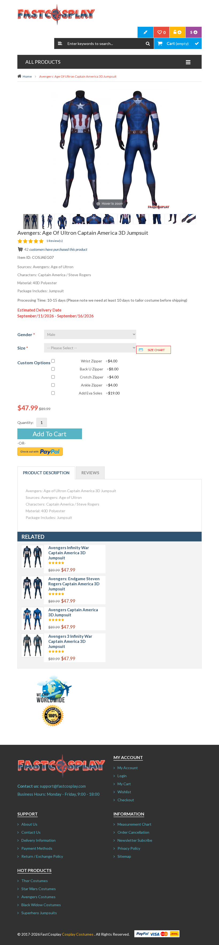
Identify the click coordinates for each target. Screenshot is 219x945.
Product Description (46, 472)
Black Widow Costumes (41, 904)
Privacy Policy (129, 848)
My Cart (124, 783)
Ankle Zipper (99, 385)
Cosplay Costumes (77, 934)
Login (122, 775)
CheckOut (146, 32)
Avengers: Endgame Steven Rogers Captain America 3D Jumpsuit (74, 583)
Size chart (156, 350)
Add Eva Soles (99, 393)
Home (27, 76)
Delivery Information (38, 840)
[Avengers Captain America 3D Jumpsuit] (32, 610)
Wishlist (124, 792)
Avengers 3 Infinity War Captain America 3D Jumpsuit (70, 641)
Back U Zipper (99, 369)
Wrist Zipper (99, 361)
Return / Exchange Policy (42, 856)
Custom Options (33, 362)
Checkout (126, 800)
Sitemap (124, 856)
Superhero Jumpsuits (39, 912)
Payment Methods (36, 848)
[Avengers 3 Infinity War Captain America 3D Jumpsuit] (32, 636)
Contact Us (31, 832)
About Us (29, 824)
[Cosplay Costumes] (56, 14)
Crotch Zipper (99, 377)
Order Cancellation (133, 832)
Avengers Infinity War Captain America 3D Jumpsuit (68, 552)
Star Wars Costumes (38, 888)
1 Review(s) (54, 241)
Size (22, 347)
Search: (60, 43)
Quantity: (25, 422)
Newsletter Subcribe (135, 840)
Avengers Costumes (38, 896)
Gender (26, 334)
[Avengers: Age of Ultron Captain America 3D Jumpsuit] (30, 221)
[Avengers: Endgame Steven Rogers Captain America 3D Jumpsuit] (32, 578)
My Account (128, 767)
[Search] (148, 43)
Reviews (90, 472)
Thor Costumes (34, 880)
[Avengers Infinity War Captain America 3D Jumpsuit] (32, 547)
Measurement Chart (134, 824)
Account (178, 32)
